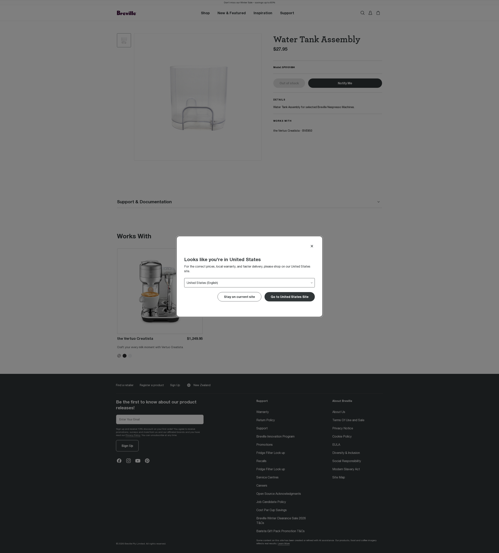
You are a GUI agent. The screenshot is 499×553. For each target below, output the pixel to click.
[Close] (312, 246)
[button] (290, 296)
